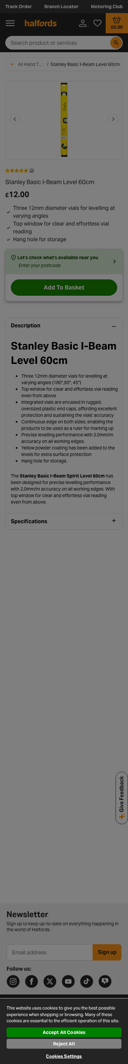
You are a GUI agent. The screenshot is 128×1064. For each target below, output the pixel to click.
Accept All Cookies (64, 1032)
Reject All (64, 1044)
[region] (64, 1031)
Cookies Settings (64, 1056)
